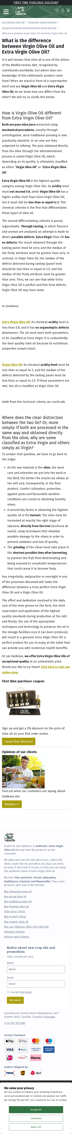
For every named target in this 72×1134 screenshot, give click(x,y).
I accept (21, 992)
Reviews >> (12, 804)
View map (49, 1017)
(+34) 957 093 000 (14, 1023)
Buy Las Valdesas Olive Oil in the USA (26, 927)
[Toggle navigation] (6, 11)
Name (10, 963)
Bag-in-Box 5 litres (15, 917)
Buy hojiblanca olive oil (17, 901)
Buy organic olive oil (16, 922)
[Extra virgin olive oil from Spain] (21, 10)
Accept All (36, 1109)
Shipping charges (14, 932)
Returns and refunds (16, 937)
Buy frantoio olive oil (16, 907)
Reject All (36, 1127)
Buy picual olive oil (15, 896)
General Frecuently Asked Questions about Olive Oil (29, 28)
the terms (26, 992)
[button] (62, 10)
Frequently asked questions (42, 22)
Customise (36, 1118)
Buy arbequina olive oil (17, 891)
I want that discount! (19, 741)
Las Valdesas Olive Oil (13, 22)
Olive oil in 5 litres (14, 912)
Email (10, 978)
